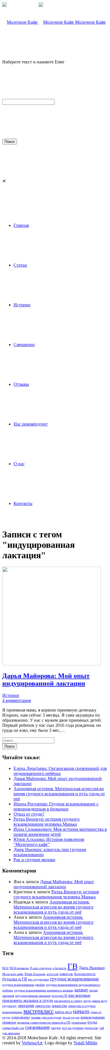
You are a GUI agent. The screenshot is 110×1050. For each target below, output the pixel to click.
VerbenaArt (32, 1042)
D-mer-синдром (40, 968)
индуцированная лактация (32, 995)
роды (92, 1022)
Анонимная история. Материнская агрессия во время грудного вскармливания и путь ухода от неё (59, 793)
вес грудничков (38, 979)
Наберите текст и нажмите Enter (33, 61)
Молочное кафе (12, 974)
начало (81, 1011)
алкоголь (66, 974)
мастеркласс (38, 1011)
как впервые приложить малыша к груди (46, 998)
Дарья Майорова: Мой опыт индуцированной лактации (54, 884)
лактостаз (42, 1006)
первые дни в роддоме (46, 1017)
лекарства (59, 1006)
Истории (10, 695)
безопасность (85, 974)
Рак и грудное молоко (34, 859)
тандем (56, 1027)
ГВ (72, 966)
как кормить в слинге (68, 1000)
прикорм (9, 1022)
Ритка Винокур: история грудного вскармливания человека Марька (47, 822)
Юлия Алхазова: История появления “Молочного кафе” (49, 842)
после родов (71, 1017)
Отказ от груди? (29, 814)
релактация (78, 1022)
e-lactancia (59, 968)
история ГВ (59, 995)
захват (81, 990)
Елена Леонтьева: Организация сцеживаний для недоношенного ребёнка (60, 771)
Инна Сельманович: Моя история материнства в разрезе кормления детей (60, 832)
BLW (5, 968)
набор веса (63, 1012)
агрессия (52, 974)
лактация (26, 1005)
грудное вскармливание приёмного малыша (43, 990)
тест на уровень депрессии (80, 1027)
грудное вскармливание (74, 979)
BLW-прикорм (19, 968)
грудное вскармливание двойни (23, 984)
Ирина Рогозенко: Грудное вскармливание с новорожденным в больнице (56, 806)
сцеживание (37, 1027)
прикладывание (92, 1017)
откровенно (20, 1017)
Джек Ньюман (92, 967)
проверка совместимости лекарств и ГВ (43, 1022)
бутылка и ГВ (14, 978)
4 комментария (16, 700)
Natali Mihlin (85, 1042)
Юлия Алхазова (35, 974)
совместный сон (13, 1027)
